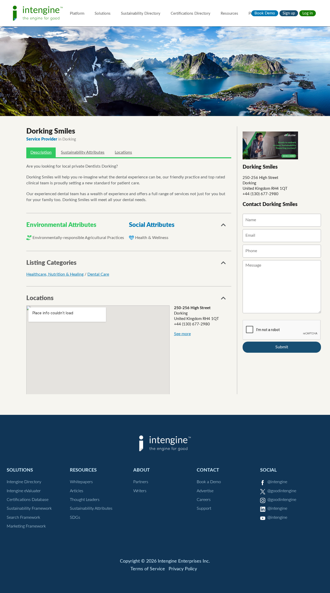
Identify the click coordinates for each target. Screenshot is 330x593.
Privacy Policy (183, 569)
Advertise (205, 491)
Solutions (103, 13)
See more (182, 334)
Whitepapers (81, 482)
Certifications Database (27, 500)
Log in (307, 13)
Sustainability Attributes (82, 152)
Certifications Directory (190, 13)
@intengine (277, 482)
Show (223, 226)
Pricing (254, 13)
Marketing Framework (26, 526)
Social (268, 470)
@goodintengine (281, 491)
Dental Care (98, 274)
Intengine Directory (24, 482)
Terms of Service (147, 569)
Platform (77, 13)
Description (41, 152)
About (141, 470)
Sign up (289, 13)
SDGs (75, 517)
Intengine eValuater (24, 491)
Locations (123, 152)
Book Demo (264, 13)
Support (204, 508)
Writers (139, 491)
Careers (204, 500)
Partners (140, 482)
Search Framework (23, 517)
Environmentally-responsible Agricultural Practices (78, 238)
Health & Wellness (151, 238)
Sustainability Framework (29, 508)
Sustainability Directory (140, 13)
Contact (208, 470)
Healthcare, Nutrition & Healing (55, 274)
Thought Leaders (85, 500)
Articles (76, 491)
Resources (229, 13)
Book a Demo (209, 482)
